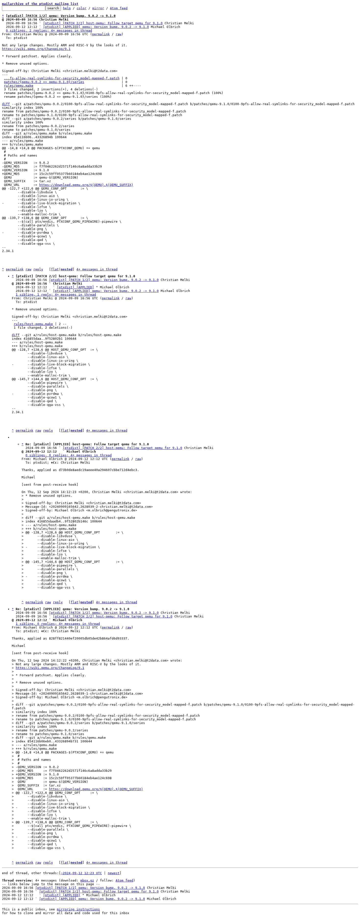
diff (6, 104)
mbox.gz (87, 880)
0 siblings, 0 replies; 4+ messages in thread (68, 455)
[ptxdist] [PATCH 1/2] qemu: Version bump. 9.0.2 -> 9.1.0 (104, 280)
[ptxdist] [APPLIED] (75, 287)
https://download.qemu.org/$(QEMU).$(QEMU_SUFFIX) (86, 185)
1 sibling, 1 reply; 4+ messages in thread (56, 294)
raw (118, 34)
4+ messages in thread (97, 269)
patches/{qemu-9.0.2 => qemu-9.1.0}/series (44, 82)
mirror (98, 8)
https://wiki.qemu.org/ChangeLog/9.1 (36, 49)
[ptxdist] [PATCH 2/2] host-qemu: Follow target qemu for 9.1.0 (103, 23)
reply (38, 269)
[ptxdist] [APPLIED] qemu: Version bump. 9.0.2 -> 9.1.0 (96, 27)
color (81, 8)
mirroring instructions (78, 909)
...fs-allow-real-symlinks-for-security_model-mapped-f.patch (62, 78)
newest (114, 873)
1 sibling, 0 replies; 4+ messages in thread (58, 624)
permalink (101, 34)
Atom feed (119, 8)
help (67, 8)
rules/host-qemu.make (33, 324)
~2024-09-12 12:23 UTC (81, 873)
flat (55, 269)
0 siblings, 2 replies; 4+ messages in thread (49, 30)
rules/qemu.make (18, 85)
